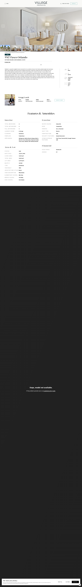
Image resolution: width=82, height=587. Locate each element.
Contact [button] (74, 3)
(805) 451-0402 (65, 3)
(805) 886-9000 (29, 101)
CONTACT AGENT (59, 100)
